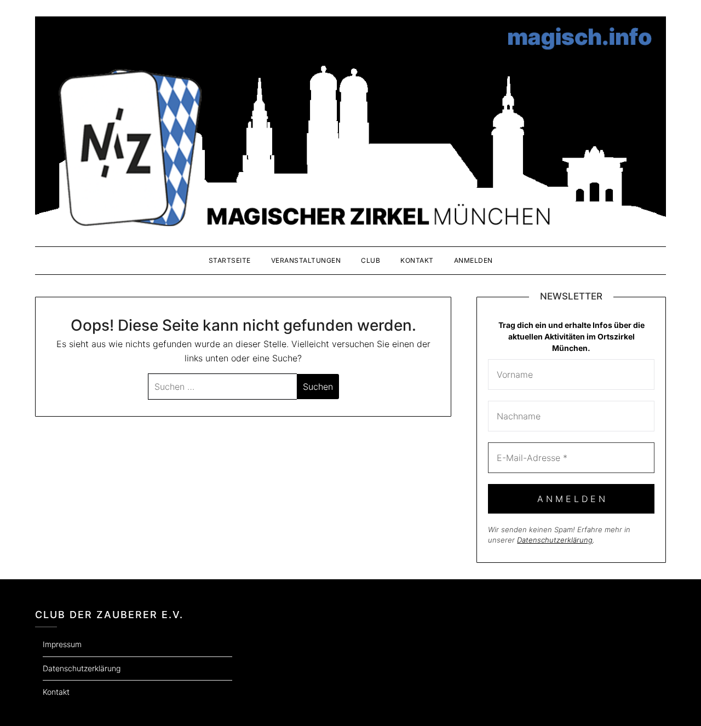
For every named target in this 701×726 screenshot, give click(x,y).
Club (370, 260)
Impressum (62, 644)
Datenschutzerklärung (555, 539)
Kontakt (417, 260)
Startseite (230, 260)
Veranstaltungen (306, 260)
